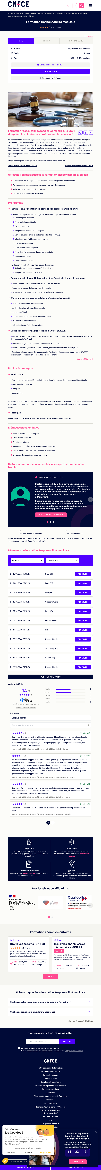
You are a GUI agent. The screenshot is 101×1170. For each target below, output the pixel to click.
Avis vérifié (86, 733)
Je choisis (28, 1152)
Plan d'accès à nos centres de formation (50, 1096)
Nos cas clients (50, 1103)
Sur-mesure (76, 40)
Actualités (50, 1093)
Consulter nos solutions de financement (79, 166)
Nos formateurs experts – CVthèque (50, 1107)
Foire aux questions (50, 1089)
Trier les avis (14, 713)
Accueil (10, 13)
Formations (19, 13)
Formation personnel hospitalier (76, 13)
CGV (50, 1120)
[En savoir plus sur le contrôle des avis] (31, 695)
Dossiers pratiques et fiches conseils (50, 1086)
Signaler (65, 749)
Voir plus (50, 976)
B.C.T (60, 344)
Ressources (50, 1100)
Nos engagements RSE (50, 1110)
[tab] (48, 522)
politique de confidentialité (74, 1051)
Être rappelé (76, 1168)
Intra (46, 40)
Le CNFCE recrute (50, 1117)
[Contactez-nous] (68, 5)
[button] (5, 1161)
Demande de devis (25, 1168)
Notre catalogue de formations (50, 1068)
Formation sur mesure (50, 1071)
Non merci (11, 1152)
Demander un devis (50, 1075)
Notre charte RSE (50, 1113)
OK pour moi (45, 1152)
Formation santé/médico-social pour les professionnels (44, 13)
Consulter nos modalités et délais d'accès (22, 166)
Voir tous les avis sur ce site (26, 708)
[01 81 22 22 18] (75, 5)
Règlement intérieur (50, 1124)
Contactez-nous (50, 1079)
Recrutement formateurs (51, 1082)
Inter (21, 40)
